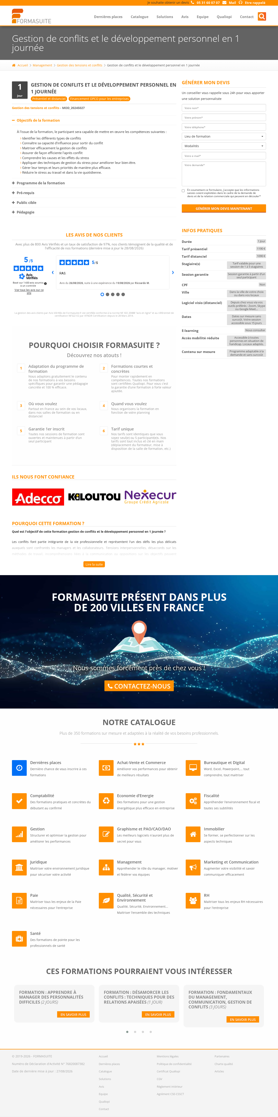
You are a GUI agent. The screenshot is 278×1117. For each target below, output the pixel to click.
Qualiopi (224, 16)
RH (207, 895)
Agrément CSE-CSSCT (170, 1094)
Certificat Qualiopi (168, 1071)
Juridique (38, 862)
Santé (35, 933)
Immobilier (214, 828)
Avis (185, 16)
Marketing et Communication (231, 862)
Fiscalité (211, 795)
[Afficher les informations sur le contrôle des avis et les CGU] (45, 283)
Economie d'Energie (135, 795)
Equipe (202, 16)
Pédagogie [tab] (25, 212)
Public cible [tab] (26, 202)
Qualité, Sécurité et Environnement (135, 897)
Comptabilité (42, 795)
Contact (247, 16)
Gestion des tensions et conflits (79, 65)
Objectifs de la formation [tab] (38, 120)
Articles (219, 1071)
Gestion (37, 828)
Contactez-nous (141, 686)
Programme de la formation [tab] (40, 183)
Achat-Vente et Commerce (141, 762)
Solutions (165, 16)
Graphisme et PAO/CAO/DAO (144, 828)
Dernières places (108, 16)
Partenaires (222, 1056)
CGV (159, 1079)
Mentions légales (168, 1056)
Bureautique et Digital (224, 762)
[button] (127, 1032)
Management (42, 65)
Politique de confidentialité (174, 1064)
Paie (34, 895)
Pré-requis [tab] (25, 192)
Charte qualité (224, 1064)
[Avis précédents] (53, 272)
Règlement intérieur (169, 1086)
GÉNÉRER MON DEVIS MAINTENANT (224, 208)
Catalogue (139, 16)
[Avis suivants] (173, 272)
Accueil (23, 65)
